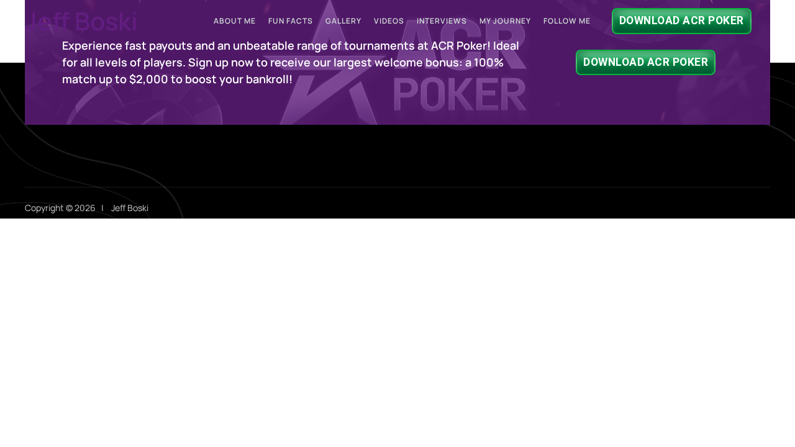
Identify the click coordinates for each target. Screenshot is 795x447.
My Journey (505, 21)
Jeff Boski (81, 21)
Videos (389, 21)
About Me (235, 21)
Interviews (442, 21)
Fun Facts (290, 21)
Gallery (343, 21)
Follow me (567, 21)
